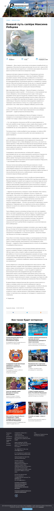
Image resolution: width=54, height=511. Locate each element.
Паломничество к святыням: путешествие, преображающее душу (37, 365)
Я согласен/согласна (27, 509)
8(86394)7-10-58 (38, 2)
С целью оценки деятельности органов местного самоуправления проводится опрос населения (37, 340)
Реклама (8, 443)
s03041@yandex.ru (38, 3)
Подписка (8, 433)
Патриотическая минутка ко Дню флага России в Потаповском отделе (14, 339)
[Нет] (52, 507)
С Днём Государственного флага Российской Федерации (37, 392)
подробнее (29, 505)
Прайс (7, 434)
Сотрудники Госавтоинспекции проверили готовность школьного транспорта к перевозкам (15, 366)
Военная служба (12, 53)
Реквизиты (9, 438)
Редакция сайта (8, 441)
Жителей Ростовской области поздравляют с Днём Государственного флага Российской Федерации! (15, 418)
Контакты (8, 445)
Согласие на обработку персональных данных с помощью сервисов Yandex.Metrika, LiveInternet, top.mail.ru (21, 485)
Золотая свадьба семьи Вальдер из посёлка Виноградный (13, 393)
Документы (9, 436)
